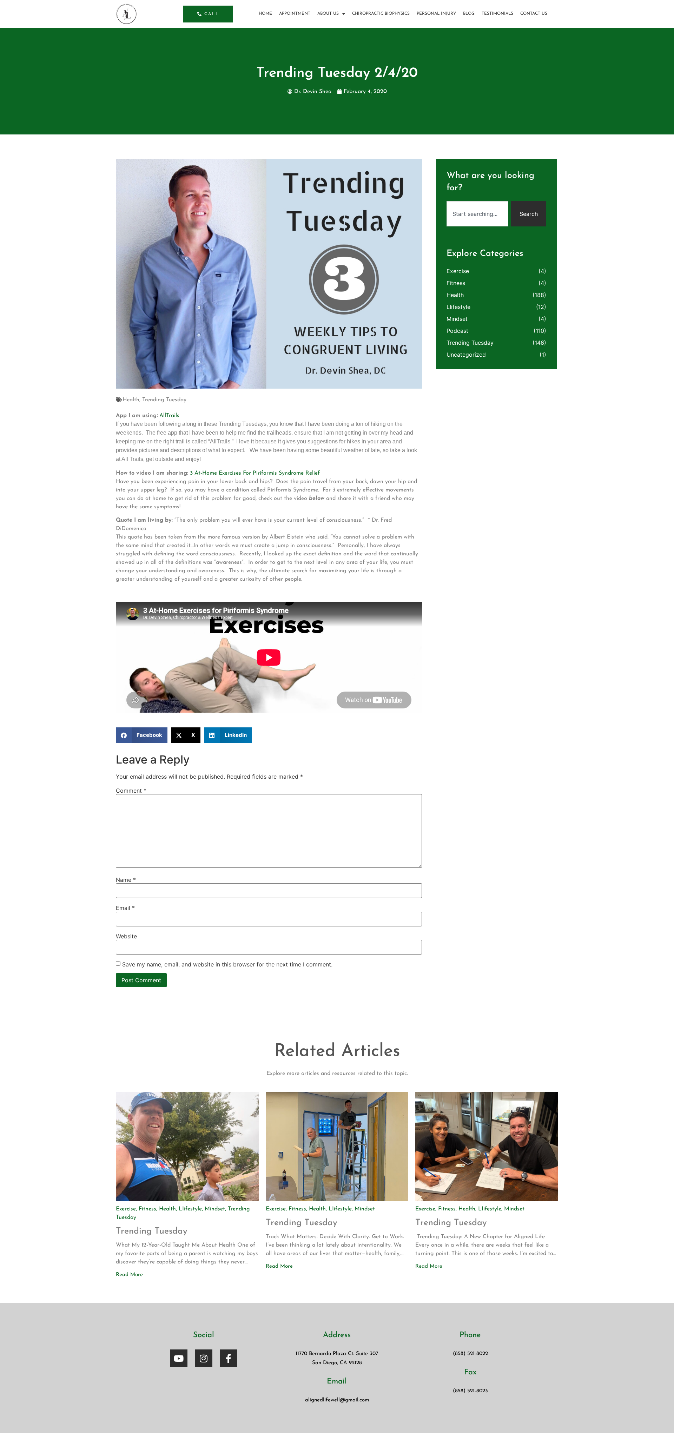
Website (126, 936)
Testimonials (497, 14)
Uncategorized (466, 354)
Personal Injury (436, 14)
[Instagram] (203, 1358)
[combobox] (477, 213)
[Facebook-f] (228, 1358)
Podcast (457, 330)
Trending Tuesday (164, 400)
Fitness (456, 282)
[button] (141, 735)
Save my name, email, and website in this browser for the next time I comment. (227, 964)
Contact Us (533, 14)
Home (265, 14)
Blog (469, 14)
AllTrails (169, 415)
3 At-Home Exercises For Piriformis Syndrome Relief (255, 473)
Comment (131, 790)
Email (125, 908)
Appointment (294, 14)
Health (131, 400)
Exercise (458, 271)
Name (126, 880)
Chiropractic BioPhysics (381, 14)
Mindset (457, 318)
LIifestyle (458, 306)
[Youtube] (178, 1358)
